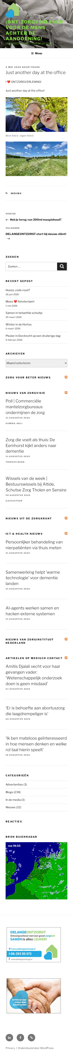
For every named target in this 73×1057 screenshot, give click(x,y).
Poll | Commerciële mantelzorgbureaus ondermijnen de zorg (25, 407)
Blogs (9, 792)
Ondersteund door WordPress (36, 1048)
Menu (38, 53)
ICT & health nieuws (24, 533)
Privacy (10, 1048)
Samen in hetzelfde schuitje (24, 313)
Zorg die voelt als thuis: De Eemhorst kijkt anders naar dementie (31, 445)
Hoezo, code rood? (18, 290)
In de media (13, 800)
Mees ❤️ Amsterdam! (20, 301)
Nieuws (16, 193)
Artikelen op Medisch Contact (34, 658)
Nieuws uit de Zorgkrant (29, 518)
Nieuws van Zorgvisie (25, 392)
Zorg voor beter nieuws (28, 377)
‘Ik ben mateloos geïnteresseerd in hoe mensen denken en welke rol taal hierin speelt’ (36, 744)
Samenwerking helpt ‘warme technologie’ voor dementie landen (33, 578)
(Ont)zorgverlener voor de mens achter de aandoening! (34, 30)
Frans (35, 67)
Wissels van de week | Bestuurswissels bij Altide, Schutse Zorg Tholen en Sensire (36, 484)
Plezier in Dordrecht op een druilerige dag (33, 336)
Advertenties (14, 784)
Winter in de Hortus (19, 324)
